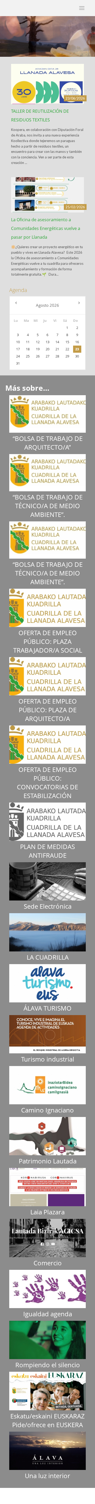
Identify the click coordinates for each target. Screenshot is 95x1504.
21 (57, 349)
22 (67, 349)
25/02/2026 (75, 207)
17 (18, 349)
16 (77, 342)
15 (67, 342)
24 (18, 356)
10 (18, 342)
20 (47, 349)
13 (47, 342)
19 (38, 349)
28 (57, 356)
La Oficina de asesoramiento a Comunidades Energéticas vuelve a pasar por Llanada (45, 228)
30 (77, 356)
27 (47, 356)
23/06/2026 (75, 98)
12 (38, 342)
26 (38, 356)
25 (28, 356)
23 (77, 349)
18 (28, 349)
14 (57, 342)
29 (67, 356)
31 (18, 363)
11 (28, 342)
